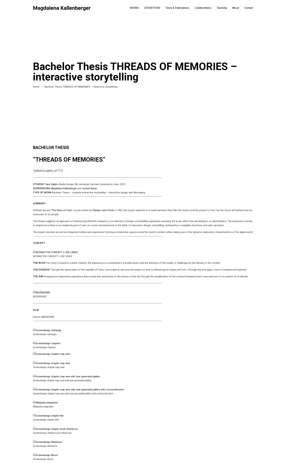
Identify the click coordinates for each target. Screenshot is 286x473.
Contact (248, 8)
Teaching (222, 8)
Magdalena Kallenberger (62, 8)
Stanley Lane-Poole (104, 210)
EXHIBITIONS (152, 8)
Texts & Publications (177, 8)
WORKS (134, 8)
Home (36, 86)
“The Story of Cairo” (62, 210)
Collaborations (203, 8)
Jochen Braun (89, 188)
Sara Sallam (51, 184)
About (235, 8)
